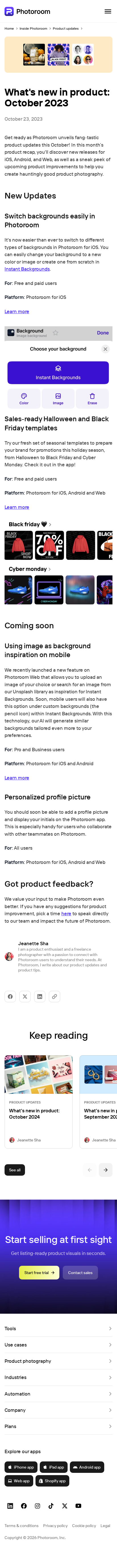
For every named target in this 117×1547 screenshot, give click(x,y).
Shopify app (55, 1480)
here (66, 913)
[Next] (105, 1170)
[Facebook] (24, 1506)
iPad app (56, 1467)
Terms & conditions (22, 1525)
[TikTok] (51, 1506)
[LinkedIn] (10, 1506)
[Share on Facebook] (10, 996)
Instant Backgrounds (27, 269)
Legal (105, 1525)
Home (9, 28)
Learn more (17, 311)
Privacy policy (55, 1525)
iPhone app (24, 1467)
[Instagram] (37, 1506)
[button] (58, 1328)
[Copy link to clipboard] (54, 996)
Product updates (66, 28)
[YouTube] (78, 1506)
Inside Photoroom (33, 28)
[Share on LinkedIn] (39, 996)
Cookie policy (84, 1525)
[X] (64, 1506)
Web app (22, 1480)
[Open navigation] (108, 11)
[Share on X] (25, 996)
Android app (90, 1467)
